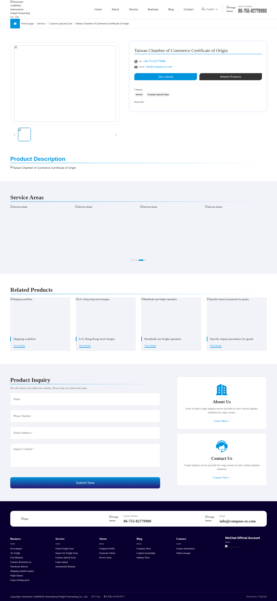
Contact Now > (222, 477)
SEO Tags (95, 596)
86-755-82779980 (252, 10)
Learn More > (222, 420)
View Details (19, 346)
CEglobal (262, 596)
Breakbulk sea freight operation (162, 339)
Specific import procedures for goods (231, 339)
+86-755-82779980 (154, 61)
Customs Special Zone (60, 23)
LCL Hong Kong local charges (97, 339)
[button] (14, 134)
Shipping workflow (24, 339)
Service (41, 23)
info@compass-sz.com (159, 66)
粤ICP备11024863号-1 (114, 596)
